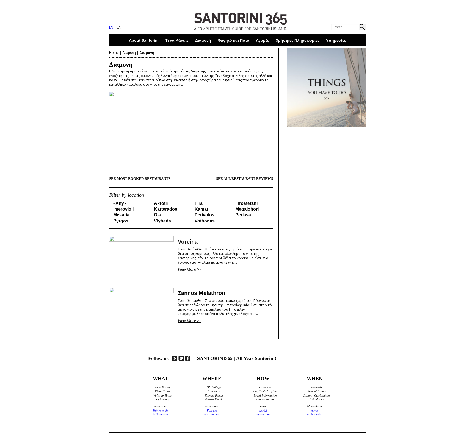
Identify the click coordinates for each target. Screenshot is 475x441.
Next (283, 131)
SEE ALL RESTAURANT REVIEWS (244, 179)
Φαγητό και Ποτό (233, 40)
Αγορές (262, 40)
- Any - (119, 203)
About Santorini (144, 40)
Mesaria (121, 215)
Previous (99, 131)
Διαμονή (203, 40)
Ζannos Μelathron (201, 293)
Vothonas (205, 221)
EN (111, 27)
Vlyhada (162, 221)
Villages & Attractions (211, 412)
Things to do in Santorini (161, 412)
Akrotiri (161, 203)
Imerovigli (123, 209)
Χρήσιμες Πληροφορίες (297, 40)
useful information (263, 412)
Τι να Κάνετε (177, 40)
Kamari (202, 209)
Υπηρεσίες (336, 40)
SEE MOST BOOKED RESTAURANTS (139, 179)
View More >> (189, 269)
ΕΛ (118, 27)
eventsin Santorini (314, 412)
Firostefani (246, 203)
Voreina (188, 242)
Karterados (165, 209)
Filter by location (126, 195)
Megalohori (247, 209)
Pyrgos (120, 221)
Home (114, 52)
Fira (199, 203)
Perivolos (204, 215)
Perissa (243, 215)
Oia (157, 215)
